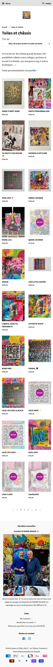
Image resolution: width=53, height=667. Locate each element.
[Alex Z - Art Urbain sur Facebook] (23, 639)
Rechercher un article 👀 (26, 622)
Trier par (6, 39)
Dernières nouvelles (26, 526)
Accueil (4, 27)
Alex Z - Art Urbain (30, 648)
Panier (48, 3)
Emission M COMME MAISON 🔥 (26, 531)
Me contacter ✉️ (26, 618)
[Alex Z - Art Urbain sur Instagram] (29, 639)
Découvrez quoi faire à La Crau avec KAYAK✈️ (26, 626)
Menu (8, 3)
